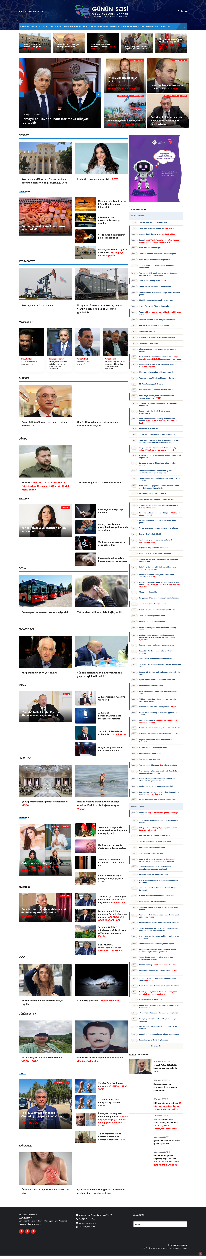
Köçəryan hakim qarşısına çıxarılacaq (153, 874)
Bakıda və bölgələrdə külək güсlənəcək (155, 412)
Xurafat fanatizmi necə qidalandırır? (113, 1086)
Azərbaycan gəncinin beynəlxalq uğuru (155, 541)
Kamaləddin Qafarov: (158, 721)
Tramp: (160, 313)
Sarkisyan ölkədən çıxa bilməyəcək (153, 493)
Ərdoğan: (158, 829)
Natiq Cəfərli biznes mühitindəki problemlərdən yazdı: (157, 568)
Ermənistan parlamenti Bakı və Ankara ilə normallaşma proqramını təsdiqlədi (155, 868)
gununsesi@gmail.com (87, 1223)
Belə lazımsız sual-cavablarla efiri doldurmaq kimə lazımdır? (43, 912)
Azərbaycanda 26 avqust (158, 765)
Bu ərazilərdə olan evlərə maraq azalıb (157, 707)
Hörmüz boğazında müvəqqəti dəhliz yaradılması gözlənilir (158, 821)
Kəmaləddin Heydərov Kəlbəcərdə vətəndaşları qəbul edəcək (160, 665)
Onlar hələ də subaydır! (44, 866)
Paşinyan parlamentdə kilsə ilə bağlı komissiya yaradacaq (157, 1020)
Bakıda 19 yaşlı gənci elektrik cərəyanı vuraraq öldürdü (157, 629)
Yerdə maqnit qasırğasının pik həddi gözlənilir (157, 499)
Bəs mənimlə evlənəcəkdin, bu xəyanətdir (160, 358)
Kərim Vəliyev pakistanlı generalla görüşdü (159, 986)
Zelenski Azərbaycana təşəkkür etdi (153, 222)
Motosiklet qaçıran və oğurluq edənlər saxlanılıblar (159, 1034)
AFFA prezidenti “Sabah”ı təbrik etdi (153, 747)
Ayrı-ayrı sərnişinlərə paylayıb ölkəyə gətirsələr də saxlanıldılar (113, 527)
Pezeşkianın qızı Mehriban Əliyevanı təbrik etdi (157, 378)
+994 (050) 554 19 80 (87, 1219)
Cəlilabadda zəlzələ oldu (91, 612)
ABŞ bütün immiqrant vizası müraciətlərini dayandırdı (155, 741)
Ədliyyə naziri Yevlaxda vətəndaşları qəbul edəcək (159, 598)
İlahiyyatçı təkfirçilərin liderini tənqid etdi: (113, 1119)
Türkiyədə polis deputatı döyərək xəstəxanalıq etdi (34, 48)
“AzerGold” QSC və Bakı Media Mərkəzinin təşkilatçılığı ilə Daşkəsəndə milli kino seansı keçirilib (45, 805)
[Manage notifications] (200, 1254)
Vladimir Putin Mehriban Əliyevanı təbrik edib (157, 895)
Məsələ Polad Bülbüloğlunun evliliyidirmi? (155, 658)
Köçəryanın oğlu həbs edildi (150, 753)
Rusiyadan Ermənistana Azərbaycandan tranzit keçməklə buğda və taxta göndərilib (100, 309)
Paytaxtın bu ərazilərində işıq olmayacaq (155, 835)
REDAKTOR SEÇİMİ (86, 26)
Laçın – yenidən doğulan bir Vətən (152, 616)
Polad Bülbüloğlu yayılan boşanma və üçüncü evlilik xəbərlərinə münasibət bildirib (159, 487)
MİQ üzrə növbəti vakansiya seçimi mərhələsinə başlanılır (157, 350)
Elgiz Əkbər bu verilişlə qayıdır (151, 853)
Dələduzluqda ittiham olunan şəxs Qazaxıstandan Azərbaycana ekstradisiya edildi (158, 929)
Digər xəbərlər (156, 1046)
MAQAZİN (158, 26)
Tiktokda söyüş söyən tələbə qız (156, 228)
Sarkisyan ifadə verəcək (148, 428)
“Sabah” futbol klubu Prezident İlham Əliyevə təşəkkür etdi (156, 266)
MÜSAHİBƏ (98, 26)
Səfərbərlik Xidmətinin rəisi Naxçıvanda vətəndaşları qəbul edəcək (166, 121)
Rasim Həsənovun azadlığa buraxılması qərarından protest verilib (159, 1006)
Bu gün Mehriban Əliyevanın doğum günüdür (156, 786)
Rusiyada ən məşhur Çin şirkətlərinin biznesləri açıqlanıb (157, 464)
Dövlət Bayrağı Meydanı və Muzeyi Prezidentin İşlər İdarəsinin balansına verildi (98, 426)
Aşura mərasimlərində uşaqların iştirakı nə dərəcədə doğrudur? (112, 1136)
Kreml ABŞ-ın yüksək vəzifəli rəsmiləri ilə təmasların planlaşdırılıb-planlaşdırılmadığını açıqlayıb (159, 441)
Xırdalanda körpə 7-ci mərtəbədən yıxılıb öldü (157, 610)
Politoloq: (158, 993)
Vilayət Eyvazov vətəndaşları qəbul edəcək (171, 48)
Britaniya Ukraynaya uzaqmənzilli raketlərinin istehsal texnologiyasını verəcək (157, 780)
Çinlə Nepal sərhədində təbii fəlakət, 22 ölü (156, 390)
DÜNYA (66, 26)
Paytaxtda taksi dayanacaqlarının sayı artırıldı (109, 220)
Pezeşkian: (158, 814)
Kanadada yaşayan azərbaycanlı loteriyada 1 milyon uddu (165, 1087)
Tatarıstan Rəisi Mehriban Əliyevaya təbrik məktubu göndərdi (159, 294)
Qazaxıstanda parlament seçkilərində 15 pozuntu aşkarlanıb (158, 881)
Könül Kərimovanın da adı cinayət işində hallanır (157, 320)
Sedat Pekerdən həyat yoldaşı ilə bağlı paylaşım (112, 878)
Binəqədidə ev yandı (151, 685)
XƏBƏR (183, 96)
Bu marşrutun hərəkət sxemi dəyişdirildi (154, 260)
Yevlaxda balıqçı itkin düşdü (150, 248)
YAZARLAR (125, 26)
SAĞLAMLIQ (149, 26)
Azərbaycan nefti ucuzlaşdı (37, 305)
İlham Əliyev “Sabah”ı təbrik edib (152, 622)
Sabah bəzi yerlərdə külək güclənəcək (154, 1040)
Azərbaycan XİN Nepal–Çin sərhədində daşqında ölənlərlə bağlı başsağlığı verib (158, 274)
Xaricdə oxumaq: (157, 965)
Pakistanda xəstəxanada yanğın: (159, 728)
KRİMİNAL (133, 26)
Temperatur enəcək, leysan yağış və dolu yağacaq (158, 528)
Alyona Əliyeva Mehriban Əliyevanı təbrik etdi (157, 680)
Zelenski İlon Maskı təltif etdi (150, 534)
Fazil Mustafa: (110, 947)
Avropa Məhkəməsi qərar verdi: (158, 449)
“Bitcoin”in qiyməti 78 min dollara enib (154, 306)
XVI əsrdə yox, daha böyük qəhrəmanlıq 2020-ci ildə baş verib (112, 899)
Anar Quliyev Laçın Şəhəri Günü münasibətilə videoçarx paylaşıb (156, 397)
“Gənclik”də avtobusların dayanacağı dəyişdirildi (158, 1013)
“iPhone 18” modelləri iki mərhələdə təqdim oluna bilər (111, 862)
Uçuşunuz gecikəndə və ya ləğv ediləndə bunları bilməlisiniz (112, 204)
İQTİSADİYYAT (48, 26)
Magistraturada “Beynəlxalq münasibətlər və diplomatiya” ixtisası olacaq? (157, 637)
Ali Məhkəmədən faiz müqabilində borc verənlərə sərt (158, 700)
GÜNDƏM (30, 26)
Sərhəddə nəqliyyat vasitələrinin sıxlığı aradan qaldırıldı (157, 521)
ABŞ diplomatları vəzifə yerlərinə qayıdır (155, 553)
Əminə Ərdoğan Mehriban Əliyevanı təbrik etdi (157, 337)
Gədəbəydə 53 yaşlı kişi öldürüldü (152, 901)
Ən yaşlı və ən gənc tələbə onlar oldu (153, 547)
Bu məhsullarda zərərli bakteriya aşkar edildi (157, 365)
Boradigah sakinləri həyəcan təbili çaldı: (112, 252)
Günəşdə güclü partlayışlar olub (40, 422)
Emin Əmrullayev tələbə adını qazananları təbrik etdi (159, 922)
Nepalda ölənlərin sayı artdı (157, 234)
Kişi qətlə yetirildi (98, 1000)
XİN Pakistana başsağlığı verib (151, 384)
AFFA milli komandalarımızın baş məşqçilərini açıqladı (109, 715)
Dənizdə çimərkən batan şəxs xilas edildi (155, 841)
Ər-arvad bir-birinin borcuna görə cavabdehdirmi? (160, 506)
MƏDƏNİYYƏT (115, 26)
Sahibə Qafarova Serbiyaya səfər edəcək (155, 287)
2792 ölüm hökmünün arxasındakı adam (158, 972)
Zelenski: (159, 241)
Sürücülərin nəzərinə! (34, 612)
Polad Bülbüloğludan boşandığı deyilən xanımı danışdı (158, 421)
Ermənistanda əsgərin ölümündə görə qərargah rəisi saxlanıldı (159, 479)
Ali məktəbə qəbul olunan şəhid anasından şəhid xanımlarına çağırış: (68, 44)
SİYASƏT (38, 26)
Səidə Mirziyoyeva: (157, 860)
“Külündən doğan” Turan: (102, 45)
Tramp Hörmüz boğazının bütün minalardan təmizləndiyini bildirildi (156, 958)
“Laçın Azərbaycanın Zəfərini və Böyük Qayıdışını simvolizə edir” (158, 560)
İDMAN (66, 694)
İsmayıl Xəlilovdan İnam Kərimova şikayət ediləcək (158, 800)
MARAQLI (166, 26)
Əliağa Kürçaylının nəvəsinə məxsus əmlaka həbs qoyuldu (158, 908)
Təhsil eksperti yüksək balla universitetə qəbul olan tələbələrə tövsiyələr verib (159, 772)
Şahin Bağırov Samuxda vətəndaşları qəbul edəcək (137, 48)
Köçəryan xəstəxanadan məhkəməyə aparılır (156, 372)
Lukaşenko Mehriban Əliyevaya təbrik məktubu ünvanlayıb (157, 889)
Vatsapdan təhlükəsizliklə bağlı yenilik (154, 325)
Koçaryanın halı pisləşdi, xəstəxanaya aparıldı (58, 123)
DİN (68, 1082)
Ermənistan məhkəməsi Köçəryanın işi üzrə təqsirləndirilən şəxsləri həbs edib (155, 472)
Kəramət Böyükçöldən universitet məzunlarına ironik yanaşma (159, 673)
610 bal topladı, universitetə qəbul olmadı (158, 734)
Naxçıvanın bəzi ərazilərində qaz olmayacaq (156, 645)
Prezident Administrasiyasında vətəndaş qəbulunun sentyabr (159, 979)
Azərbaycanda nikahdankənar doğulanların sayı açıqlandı (158, 1027)
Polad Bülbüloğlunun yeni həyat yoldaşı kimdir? (158, 693)
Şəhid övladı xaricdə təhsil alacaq (152, 847)
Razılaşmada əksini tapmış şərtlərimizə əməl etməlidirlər (156, 576)
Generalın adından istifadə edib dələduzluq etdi (157, 254)
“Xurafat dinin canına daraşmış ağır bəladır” (109, 1102)
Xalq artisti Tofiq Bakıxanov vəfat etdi (99, 672)
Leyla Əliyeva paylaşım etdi (97, 179)
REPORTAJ (74, 26)
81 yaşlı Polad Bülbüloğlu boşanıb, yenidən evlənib (165, 1068)
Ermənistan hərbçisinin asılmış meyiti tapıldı (156, 944)
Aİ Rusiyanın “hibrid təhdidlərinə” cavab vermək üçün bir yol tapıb (160, 456)
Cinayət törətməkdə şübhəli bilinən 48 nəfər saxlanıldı (156, 652)
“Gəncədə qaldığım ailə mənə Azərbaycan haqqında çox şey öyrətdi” (112, 830)
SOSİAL (105, 26)
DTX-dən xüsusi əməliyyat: (167, 1106)
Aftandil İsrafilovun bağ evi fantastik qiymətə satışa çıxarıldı (159, 714)
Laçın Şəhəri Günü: (154, 604)
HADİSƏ (141, 26)
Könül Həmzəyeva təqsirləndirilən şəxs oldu (156, 300)
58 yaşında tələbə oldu (148, 592)
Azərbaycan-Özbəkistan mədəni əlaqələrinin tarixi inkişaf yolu (159, 916)
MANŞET (23, 26)
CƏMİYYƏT (58, 26)
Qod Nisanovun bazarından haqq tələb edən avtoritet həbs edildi (159, 584)
